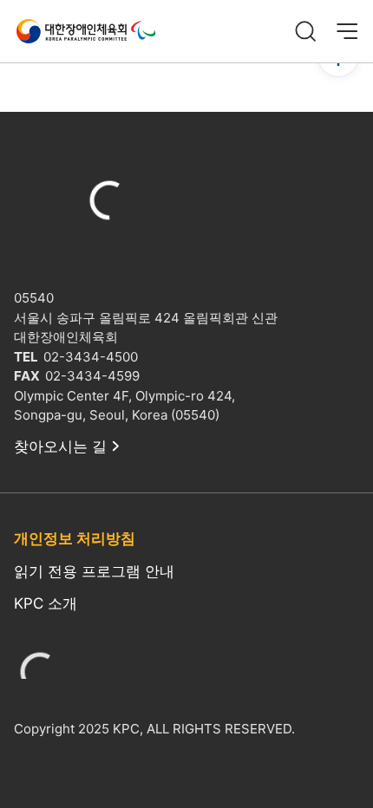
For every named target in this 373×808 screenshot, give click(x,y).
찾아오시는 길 (60, 446)
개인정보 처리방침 (74, 538)
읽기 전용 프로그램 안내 (94, 571)
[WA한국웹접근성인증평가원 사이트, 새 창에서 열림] (40, 676)
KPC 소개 (45, 603)
